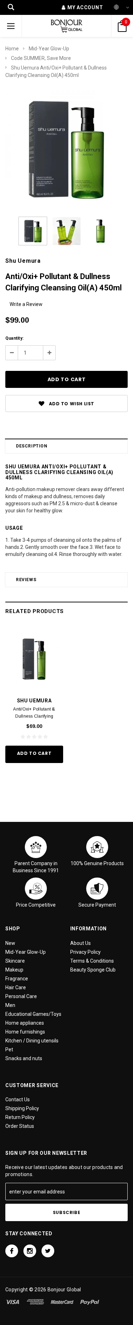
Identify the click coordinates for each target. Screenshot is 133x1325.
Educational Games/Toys (33, 1014)
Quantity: (14, 338)
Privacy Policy (85, 952)
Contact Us (17, 1099)
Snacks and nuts (23, 1058)
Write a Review (26, 304)
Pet (9, 1049)
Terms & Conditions (92, 961)
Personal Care (21, 996)
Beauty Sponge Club (93, 970)
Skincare (15, 961)
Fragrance (16, 978)
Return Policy (20, 1117)
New (10, 943)
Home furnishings (25, 1032)
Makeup (14, 970)
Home (12, 48)
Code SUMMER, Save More (41, 58)
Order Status (19, 1126)
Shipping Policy (22, 1108)
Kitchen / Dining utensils (32, 1040)
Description (32, 446)
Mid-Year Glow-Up (49, 48)
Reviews (26, 579)
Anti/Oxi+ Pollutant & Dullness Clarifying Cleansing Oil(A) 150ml (34, 716)
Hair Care (15, 987)
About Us (80, 943)
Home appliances (24, 1023)
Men (10, 1005)
